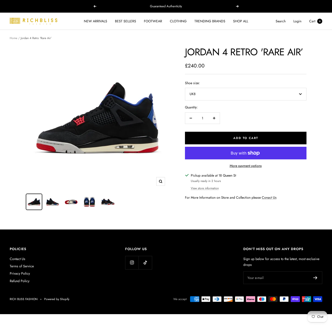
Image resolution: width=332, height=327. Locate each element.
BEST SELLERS (125, 21)
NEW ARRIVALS (95, 21)
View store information (205, 188)
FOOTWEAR (153, 21)
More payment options (246, 165)
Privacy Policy (20, 273)
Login (297, 21)
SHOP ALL (240, 21)
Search (281, 21)
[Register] (315, 277)
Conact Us (269, 197)
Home (13, 38)
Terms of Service (22, 266)
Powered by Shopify (56, 299)
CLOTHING (178, 21)
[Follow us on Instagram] (132, 262)
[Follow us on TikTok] (145, 262)
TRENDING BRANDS (209, 21)
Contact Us (17, 258)
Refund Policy (19, 280)
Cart (315, 21)
